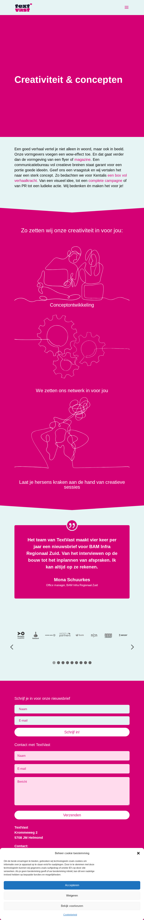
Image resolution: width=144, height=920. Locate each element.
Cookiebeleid (70, 914)
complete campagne (105, 181)
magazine (82, 159)
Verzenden (72, 815)
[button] (138, 853)
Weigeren (72, 895)
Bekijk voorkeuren (72, 905)
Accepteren (72, 885)
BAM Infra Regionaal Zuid (82, 585)
